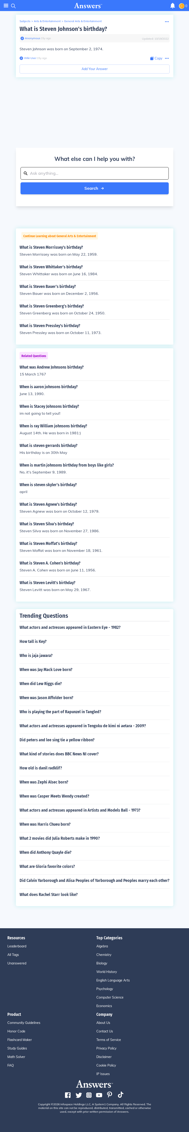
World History (106, 972)
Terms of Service (108, 1040)
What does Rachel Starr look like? (49, 894)
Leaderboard (16, 946)
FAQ (10, 1065)
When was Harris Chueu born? (45, 824)
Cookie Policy (106, 1065)
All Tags (13, 955)
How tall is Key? (33, 641)
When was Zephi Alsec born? (44, 782)
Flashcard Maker (19, 1040)
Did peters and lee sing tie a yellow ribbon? (57, 739)
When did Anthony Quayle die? (45, 852)
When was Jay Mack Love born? (46, 669)
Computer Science (110, 997)
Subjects (25, 21)
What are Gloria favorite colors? (47, 866)
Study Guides (17, 1048)
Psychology (104, 989)
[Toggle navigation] (6, 5)
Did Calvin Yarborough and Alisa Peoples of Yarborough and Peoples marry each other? (94, 880)
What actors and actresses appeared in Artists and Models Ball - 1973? (80, 810)
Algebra (102, 946)
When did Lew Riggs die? (41, 683)
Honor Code (16, 1031)
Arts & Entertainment (47, 21)
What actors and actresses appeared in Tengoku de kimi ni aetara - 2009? (83, 725)
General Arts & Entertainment (83, 21)
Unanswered (16, 963)
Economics (104, 1006)
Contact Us (104, 1031)
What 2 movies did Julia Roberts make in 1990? (60, 838)
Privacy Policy (106, 1048)
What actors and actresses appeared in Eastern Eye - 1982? (70, 627)
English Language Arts (113, 980)
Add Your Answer (95, 69)
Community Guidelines (23, 1023)
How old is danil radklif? (41, 768)
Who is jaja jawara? (36, 655)
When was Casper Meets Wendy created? (54, 796)
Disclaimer (104, 1057)
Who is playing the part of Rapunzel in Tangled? (60, 711)
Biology (101, 963)
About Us (103, 1023)
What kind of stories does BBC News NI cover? (59, 754)
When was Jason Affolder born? (46, 697)
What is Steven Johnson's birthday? (63, 29)
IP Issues (103, 1074)
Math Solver (16, 1057)
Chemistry (103, 955)
